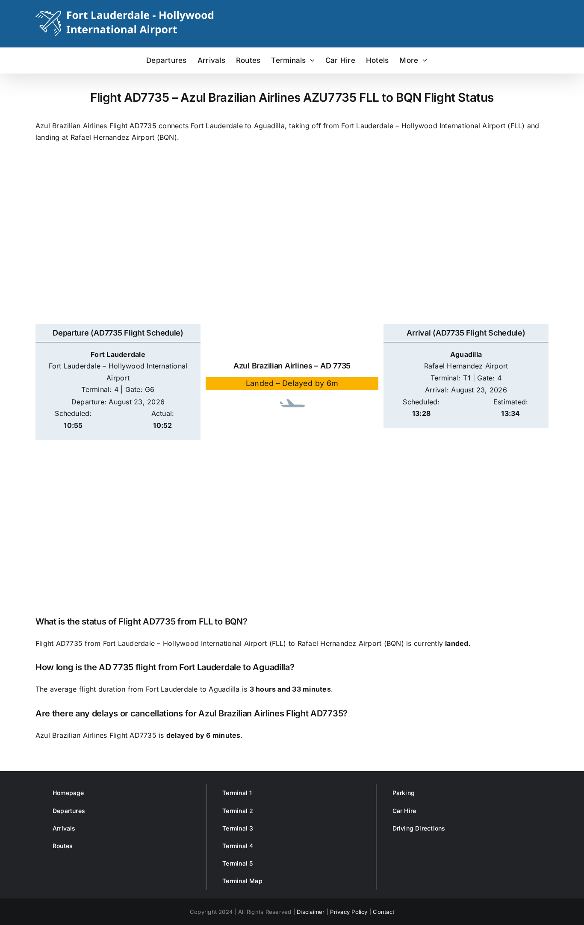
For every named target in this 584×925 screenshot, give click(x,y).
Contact (383, 911)
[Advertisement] (292, 244)
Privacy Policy (348, 911)
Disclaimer (310, 911)
